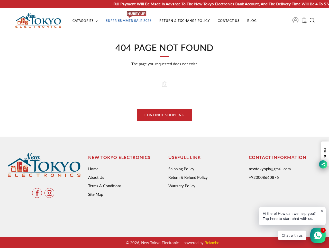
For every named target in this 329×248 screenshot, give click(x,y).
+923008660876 (264, 177)
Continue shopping (164, 115)
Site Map (95, 194)
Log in (297, 22)
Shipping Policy (181, 168)
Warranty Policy (181, 185)
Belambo (212, 242)
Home (93, 168)
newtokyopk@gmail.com (270, 168)
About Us (96, 177)
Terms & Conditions (105, 185)
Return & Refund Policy (188, 177)
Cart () (304, 22)
